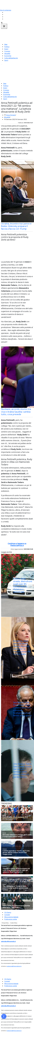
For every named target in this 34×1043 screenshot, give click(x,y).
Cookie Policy (13, 923)
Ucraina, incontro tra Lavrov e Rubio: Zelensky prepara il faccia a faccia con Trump (16, 226)
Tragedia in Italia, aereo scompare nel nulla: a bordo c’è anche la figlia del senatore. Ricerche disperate (16, 870)
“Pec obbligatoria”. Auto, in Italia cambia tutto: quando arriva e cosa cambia (15, 888)
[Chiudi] (4, 26)
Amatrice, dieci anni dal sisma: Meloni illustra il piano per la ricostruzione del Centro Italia (21, 647)
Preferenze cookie (10, 919)
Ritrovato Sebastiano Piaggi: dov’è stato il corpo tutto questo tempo (17, 835)
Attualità (7, 54)
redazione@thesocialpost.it (14, 966)
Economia (7, 56)
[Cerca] (1, 23)
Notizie (4, 815)
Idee (5, 44)
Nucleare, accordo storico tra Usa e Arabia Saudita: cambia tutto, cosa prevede (16, 412)
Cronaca (7, 51)
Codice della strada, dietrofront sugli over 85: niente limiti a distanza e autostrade (22, 585)
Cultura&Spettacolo (11, 58)
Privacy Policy (5, 923)
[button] (4, 1016)
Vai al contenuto (5, 10)
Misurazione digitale (11, 917)
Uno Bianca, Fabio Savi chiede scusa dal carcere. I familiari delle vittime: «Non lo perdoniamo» (22, 770)
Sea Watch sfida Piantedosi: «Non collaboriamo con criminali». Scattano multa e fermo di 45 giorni (22, 709)
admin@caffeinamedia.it (8, 941)
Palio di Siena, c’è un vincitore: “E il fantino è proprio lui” (15, 818)
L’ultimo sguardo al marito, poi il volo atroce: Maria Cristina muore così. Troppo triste (16, 852)
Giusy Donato (11, 115)
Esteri (6, 49)
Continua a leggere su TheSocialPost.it (17, 544)
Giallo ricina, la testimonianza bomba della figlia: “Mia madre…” (16, 906)
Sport (6, 60)
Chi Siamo (7, 912)
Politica (6, 47)
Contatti (7, 915)
